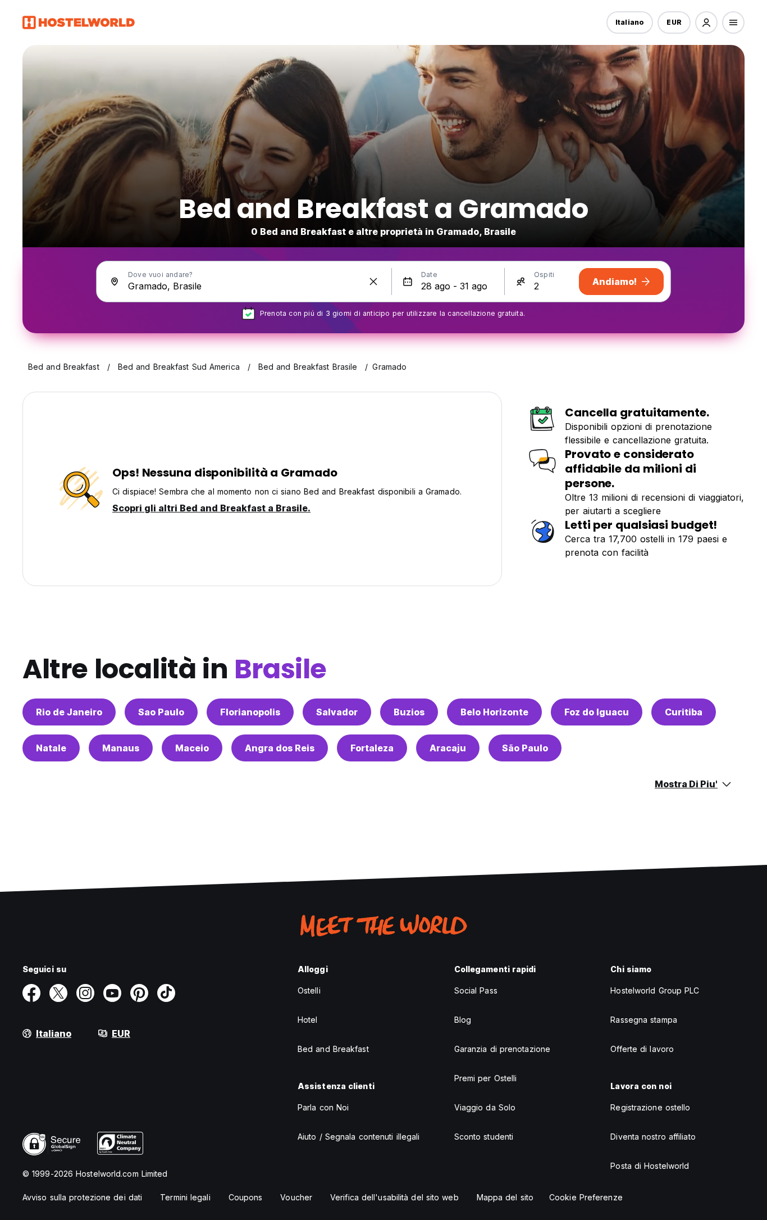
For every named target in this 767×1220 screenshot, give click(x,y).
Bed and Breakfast (333, 1049)
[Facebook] (31, 993)
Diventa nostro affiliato (652, 1136)
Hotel (308, 1019)
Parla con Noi (323, 1107)
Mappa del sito (505, 1197)
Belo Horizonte (494, 712)
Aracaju (448, 748)
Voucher (296, 1197)
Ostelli (309, 990)
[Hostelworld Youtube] (112, 993)
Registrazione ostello (650, 1107)
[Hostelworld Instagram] (85, 993)
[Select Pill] (706, 22)
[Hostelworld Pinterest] (139, 993)
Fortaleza (372, 748)
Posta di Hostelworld (649, 1166)
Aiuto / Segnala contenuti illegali (358, 1136)
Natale (51, 748)
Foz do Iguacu (596, 712)
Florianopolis (250, 712)
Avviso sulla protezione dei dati (82, 1197)
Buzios (409, 712)
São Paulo (525, 748)
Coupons (246, 1197)
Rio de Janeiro (69, 712)
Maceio (192, 748)
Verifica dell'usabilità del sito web (394, 1197)
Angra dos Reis (279, 748)
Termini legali (185, 1197)
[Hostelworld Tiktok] (166, 993)
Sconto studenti (484, 1136)
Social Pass (475, 990)
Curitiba (683, 712)
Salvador (337, 712)
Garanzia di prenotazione (502, 1049)
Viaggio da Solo (485, 1107)
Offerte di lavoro (642, 1049)
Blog (462, 1019)
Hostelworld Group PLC (654, 990)
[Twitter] (58, 993)
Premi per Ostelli (485, 1078)
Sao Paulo (161, 712)
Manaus (120, 748)
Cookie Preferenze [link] (586, 1197)
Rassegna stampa (643, 1019)
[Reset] (373, 281)
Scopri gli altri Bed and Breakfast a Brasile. (211, 508)
